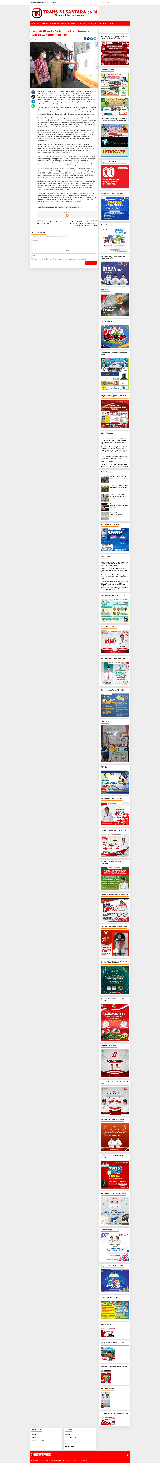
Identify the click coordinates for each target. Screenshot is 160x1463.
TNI (66, 1440)
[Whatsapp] (94, 38)
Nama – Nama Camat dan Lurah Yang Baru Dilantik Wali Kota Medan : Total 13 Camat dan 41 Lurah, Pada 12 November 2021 (114, 440)
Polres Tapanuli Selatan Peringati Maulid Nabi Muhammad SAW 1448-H (114, 588)
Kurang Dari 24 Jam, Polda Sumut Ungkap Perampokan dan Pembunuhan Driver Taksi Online (114, 570)
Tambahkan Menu (51, 2)
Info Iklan (34, 1443)
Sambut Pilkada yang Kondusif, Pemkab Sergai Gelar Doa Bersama (51, 221)
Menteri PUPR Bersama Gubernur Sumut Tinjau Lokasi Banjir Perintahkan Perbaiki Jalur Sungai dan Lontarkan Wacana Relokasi (83, 222)
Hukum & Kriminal (70, 1437)
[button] (128, 2)
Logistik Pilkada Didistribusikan (47, 207)
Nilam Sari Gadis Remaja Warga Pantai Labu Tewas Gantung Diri (114, 457)
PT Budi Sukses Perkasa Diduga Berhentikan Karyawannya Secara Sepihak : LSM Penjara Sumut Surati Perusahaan (119, 513)
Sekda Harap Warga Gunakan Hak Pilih (70, 207)
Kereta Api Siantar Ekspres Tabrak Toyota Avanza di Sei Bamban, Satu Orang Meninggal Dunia (114, 576)
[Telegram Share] (91, 38)
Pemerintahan (69, 1446)
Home (68, 1460)
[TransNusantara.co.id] (64, 13)
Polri (66, 1443)
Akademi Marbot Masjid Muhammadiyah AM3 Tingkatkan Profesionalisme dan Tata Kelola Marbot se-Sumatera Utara (114, 563)
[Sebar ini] (85, 38)
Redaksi (103, 461)
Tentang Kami (83, 1460)
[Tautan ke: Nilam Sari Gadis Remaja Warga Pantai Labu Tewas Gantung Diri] (105, 497)
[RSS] (67, 215)
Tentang (33, 1434)
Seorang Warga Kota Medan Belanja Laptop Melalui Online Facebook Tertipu (114, 465)
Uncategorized (34, 39)
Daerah (67, 1434)
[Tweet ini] (88, 38)
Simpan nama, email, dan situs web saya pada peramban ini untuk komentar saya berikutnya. (61, 259)
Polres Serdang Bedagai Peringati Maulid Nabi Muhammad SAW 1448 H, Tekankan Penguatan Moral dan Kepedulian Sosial (114, 583)
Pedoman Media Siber (38, 1440)
